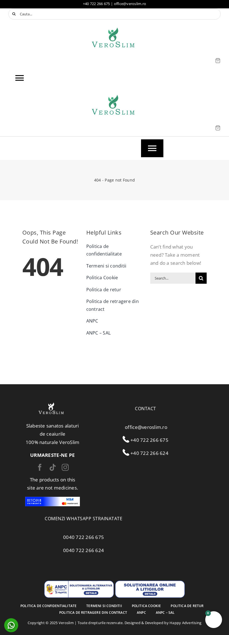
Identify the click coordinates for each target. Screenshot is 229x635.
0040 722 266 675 (83, 537)
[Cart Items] (218, 60)
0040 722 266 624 (83, 550)
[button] (213, 619)
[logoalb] (51, 403)
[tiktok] (52, 467)
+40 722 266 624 (148, 453)
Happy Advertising (185, 622)
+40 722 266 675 (96, 3)
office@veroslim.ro (130, 3)
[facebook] (39, 467)
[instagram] (65, 467)
